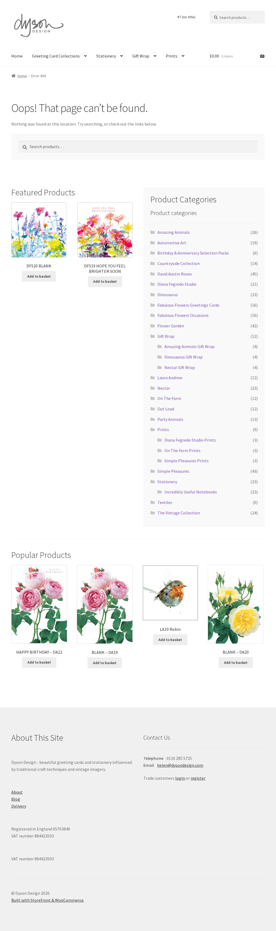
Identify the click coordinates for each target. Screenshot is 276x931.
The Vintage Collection (178, 512)
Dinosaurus (167, 294)
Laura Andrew (169, 377)
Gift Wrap (140, 56)
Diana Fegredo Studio (176, 284)
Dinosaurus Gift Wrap (183, 357)
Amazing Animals (173, 232)
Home (17, 56)
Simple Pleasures (173, 471)
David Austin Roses (174, 274)
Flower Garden (170, 325)
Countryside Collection (178, 263)
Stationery (106, 56)
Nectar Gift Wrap (179, 367)
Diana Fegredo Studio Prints (190, 440)
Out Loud (165, 408)
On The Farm (169, 398)
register (198, 778)
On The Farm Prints (182, 450)
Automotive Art (171, 242)
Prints (171, 56)
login (180, 778)
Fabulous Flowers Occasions (183, 315)
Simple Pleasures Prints (186, 460)
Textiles (164, 502)
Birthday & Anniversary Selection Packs (193, 253)
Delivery (18, 806)
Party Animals (170, 419)
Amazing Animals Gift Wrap (189, 346)
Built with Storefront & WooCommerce (47, 900)
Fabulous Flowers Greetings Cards (188, 305)
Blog (15, 799)
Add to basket (39, 276)
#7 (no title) (186, 17)
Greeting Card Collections (56, 56)
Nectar (163, 388)
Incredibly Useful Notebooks (190, 492)
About (17, 792)
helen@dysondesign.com (180, 765)
